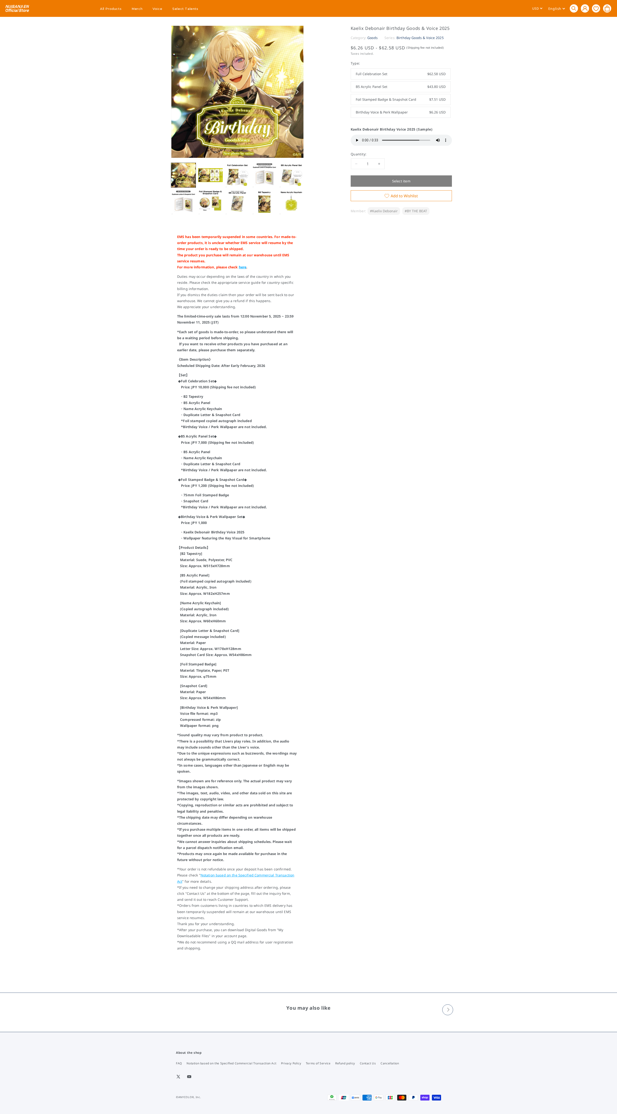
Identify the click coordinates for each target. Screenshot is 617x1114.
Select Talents (185, 9)
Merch (137, 9)
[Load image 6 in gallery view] (183, 202)
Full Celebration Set (401, 74)
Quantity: (359, 154)
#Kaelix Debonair (384, 211)
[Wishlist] (596, 8)
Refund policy (345, 1063)
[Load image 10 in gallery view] (291, 202)
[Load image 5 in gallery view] (291, 175)
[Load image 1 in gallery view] (183, 175)
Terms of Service (318, 1063)
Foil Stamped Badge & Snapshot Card (401, 99)
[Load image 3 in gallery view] (237, 175)
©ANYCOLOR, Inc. (188, 1097)
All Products (110, 9)
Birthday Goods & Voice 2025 (420, 37)
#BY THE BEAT (416, 211)
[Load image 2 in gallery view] (210, 175)
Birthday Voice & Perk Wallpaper (401, 112)
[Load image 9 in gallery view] (264, 202)
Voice (157, 9)
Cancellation (390, 1063)
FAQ (179, 1063)
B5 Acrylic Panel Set (401, 86)
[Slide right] (296, 92)
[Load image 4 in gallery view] (264, 175)
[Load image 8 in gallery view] (237, 202)
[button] (574, 8)
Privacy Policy (291, 1063)
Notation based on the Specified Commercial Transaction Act (231, 1063)
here (243, 267)
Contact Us (368, 1063)
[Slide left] (178, 92)
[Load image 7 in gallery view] (210, 202)
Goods (372, 37)
